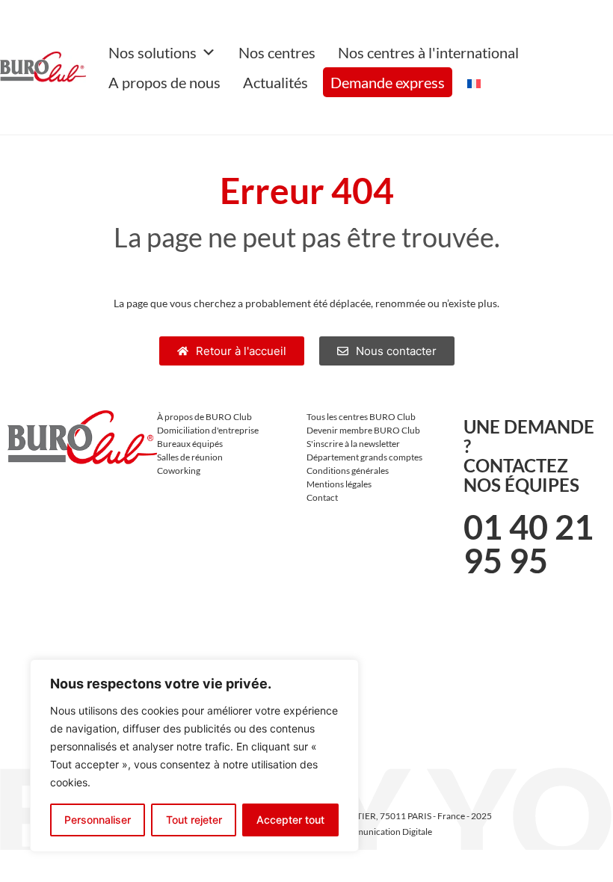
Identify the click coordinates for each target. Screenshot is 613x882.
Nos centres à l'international (428, 52)
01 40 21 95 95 (528, 544)
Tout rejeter (194, 819)
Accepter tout (290, 819)
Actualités (275, 82)
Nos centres (276, 52)
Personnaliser (97, 819)
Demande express (387, 82)
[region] (194, 755)
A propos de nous (164, 82)
